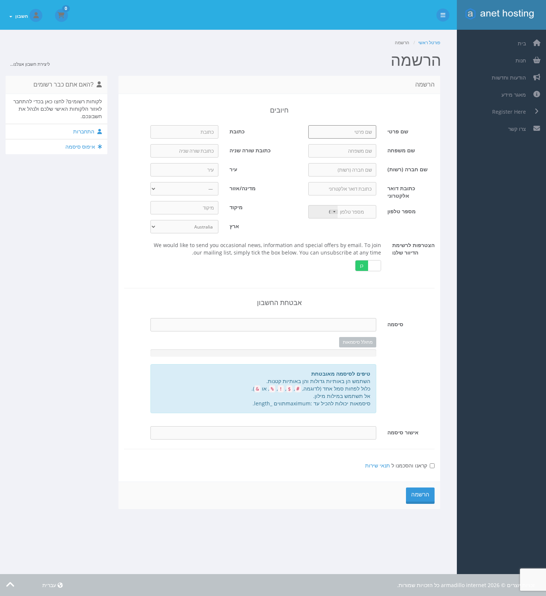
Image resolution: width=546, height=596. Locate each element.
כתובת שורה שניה (250, 150)
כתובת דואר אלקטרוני (401, 192)
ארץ (234, 226)
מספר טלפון (401, 211)
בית (523, 43)
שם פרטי (397, 131)
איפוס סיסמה (81, 146)
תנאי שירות (377, 465)
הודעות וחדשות (510, 77)
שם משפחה (401, 150)
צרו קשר (518, 128)
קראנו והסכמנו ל (396, 465)
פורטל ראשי (429, 42)
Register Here (510, 111)
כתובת (237, 131)
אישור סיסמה (403, 432)
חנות (522, 60)
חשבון (20, 16)
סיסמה (395, 324)
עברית (50, 585)
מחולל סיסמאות (358, 342)
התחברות (85, 131)
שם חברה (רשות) (407, 169)
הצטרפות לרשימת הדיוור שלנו (413, 249)
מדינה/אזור (243, 188)
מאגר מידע (515, 94)
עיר (233, 169)
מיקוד (236, 207)
